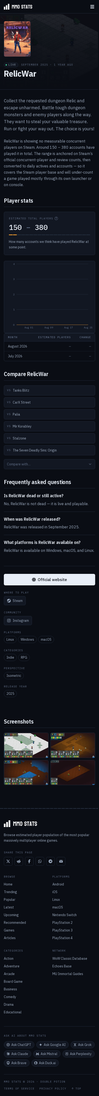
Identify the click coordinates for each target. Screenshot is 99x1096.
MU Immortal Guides (67, 974)
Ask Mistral (49, 1054)
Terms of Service (19, 1088)
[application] (49, 297)
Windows (27, 639)
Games (9, 930)
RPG (24, 657)
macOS (46, 639)
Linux (10, 639)
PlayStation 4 (62, 938)
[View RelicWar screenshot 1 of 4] (26, 745)
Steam (18, 601)
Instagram (21, 620)
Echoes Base (62, 966)
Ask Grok (85, 1045)
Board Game (13, 981)
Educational (13, 1012)
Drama (9, 1004)
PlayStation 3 (62, 930)
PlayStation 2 (62, 922)
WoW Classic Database (69, 958)
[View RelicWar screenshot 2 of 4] (72, 745)
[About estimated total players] (56, 218)
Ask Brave (18, 1063)
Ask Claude (19, 1054)
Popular (9, 899)
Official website (52, 579)
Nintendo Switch (64, 915)
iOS (54, 892)
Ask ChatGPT (21, 1045)
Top (78, 1088)
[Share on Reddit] (18, 861)
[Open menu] (92, 6)
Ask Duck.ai (47, 1063)
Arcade (9, 974)
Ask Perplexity (81, 1054)
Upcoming (11, 915)
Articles (10, 938)
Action (8, 958)
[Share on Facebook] (29, 861)
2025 (10, 693)
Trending (10, 892)
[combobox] (49, 464)
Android (58, 884)
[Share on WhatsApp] (40, 861)
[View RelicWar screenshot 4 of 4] (72, 772)
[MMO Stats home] (16, 7)
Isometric (13, 676)
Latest (9, 907)
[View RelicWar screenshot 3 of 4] (26, 772)
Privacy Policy (52, 1088)
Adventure (11, 966)
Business (10, 989)
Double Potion (52, 1081)
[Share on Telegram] (50, 861)
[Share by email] (61, 861)
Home (8, 884)
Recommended (15, 922)
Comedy (10, 997)
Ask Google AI (55, 1045)
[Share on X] (8, 861)
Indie (10, 657)
